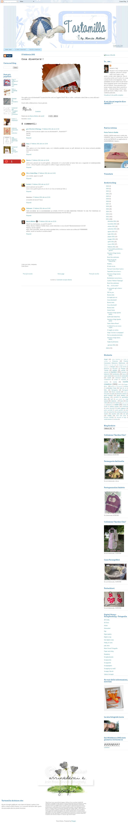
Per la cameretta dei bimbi (114, 335)
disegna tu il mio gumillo (116, 386)
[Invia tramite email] (49, 116)
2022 (107, 191)
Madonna (106, 368)
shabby (109, 415)
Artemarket (107, 628)
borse (124, 374)
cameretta (116, 376)
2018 (107, 201)
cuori (119, 384)
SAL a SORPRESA (14, 90)
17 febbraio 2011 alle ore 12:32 (50, 129)
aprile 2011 (111, 241)
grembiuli (116, 397)
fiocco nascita (116, 392)
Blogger (73, 821)
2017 (107, 204)
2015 (107, 209)
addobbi (114, 370)
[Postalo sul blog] (51, 116)
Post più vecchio (94, 274)
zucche (116, 419)
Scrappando (107, 662)
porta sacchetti (108, 410)
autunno (106, 372)
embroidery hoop (111, 388)
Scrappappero (108, 665)
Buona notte (110, 295)
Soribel (28, 184)
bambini (114, 372)
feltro (105, 390)
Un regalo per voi (112, 297)
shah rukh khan (121, 415)
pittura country (114, 406)
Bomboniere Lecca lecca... (115, 278)
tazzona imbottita (109, 417)
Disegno (112, 366)
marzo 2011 (111, 244)
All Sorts (106, 622)
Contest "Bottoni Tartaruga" (115, 280)
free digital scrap (109, 640)
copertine (123, 379)
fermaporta (115, 390)
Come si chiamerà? (15, 119)
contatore (106, 747)
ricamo (106, 414)
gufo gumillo (119, 399)
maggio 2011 (111, 239)
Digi (105, 631)
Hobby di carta (108, 642)
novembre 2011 (112, 224)
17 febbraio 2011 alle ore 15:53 (47, 221)
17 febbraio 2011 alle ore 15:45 (41, 208)
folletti (125, 391)
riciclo (29, 119)
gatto (113, 393)
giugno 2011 (111, 236)
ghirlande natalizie (121, 393)
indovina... (114, 401)
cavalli (109, 377)
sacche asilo (115, 414)
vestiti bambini (108, 419)
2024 (107, 186)
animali (123, 370)
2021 (107, 193)
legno (111, 402)
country (106, 382)
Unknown (29, 208)
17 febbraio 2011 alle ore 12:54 (39, 143)
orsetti (105, 406)
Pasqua (123, 368)
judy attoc (107, 645)
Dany (27, 143)
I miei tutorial (20, 49)
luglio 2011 (111, 234)
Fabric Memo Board (113, 323)
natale (116, 404)
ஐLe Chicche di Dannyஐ (33, 129)
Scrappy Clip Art (108, 671)
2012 (107, 216)
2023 (107, 188)
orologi (124, 404)
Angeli (106, 359)
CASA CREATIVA (116, 359)
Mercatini (115, 368)
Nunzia (28, 160)
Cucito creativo (35, 49)
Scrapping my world (109, 668)
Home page (8, 49)
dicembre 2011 (112, 221)
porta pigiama (121, 408)
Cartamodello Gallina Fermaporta (15, 150)
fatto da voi (123, 388)
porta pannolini (110, 408)
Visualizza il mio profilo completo (113, 95)
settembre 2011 (112, 229)
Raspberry (107, 654)
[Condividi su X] (53, 116)
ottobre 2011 (111, 226)
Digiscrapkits (108, 634)
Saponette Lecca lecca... (114, 271)
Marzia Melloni (30, 221)
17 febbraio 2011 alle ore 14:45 (47, 173)
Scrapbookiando (108, 657)
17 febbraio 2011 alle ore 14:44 (40, 160)
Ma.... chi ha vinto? (112, 285)
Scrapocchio (107, 660)
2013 (107, 214)
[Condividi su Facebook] (55, 116)
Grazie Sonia (111, 310)
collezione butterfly (120, 377)
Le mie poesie (122, 366)
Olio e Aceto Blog (31, 173)
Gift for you (110, 292)
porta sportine (119, 410)
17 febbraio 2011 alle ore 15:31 (41, 197)
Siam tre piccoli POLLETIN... (111, 260)
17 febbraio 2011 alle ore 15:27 (40, 184)
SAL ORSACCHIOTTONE (15, 140)
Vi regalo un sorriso (112, 330)
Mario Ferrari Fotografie (111, 648)
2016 (107, 206)
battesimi (106, 374)
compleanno (107, 379)
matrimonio (109, 404)
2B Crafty (107, 620)
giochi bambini (108, 395)
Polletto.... (110, 264)
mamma (117, 402)
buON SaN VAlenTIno (113, 317)
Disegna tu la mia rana (110, 365)
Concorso (115, 361)
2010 (107, 348)
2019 (107, 199)
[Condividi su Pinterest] (57, 116)
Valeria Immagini (109, 674)
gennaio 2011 (112, 345)
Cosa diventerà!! (112, 300)
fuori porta (107, 393)
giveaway (106, 397)
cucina (115, 382)
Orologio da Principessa (15, 101)
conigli (116, 379)
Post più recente (27, 274)
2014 (107, 211)
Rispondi (28, 138)
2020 (107, 196)
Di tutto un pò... (111, 266)
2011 (107, 219)
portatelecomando (122, 412)
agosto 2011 (111, 231)
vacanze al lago (121, 417)
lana (121, 401)
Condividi (37, 111)
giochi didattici (121, 395)
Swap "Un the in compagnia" (115, 332)
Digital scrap (107, 637)
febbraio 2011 (112, 247)
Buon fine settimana (113, 257)
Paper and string (109, 651)
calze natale (107, 376)
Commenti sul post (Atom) (64, 280)
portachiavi (112, 412)
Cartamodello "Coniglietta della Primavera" (15, 111)
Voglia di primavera (112, 342)
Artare (106, 625)
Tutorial (106, 370)
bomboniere (116, 374)
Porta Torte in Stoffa (111, 132)
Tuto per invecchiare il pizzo (115, 269)
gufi (112, 399)
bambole (124, 372)
